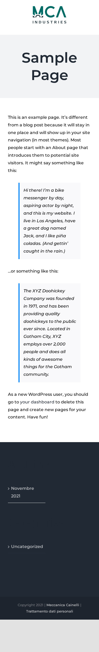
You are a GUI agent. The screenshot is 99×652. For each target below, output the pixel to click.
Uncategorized (27, 546)
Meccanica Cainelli (62, 605)
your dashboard (37, 401)
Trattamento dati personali (49, 611)
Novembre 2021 (22, 492)
